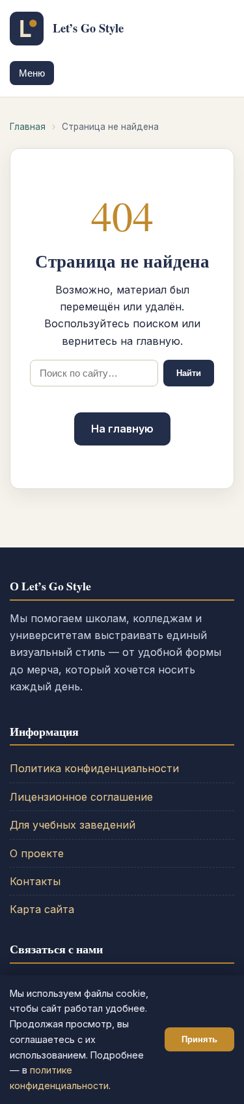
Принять (199, 1039)
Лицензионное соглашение (81, 796)
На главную (122, 428)
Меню (32, 73)
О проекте (37, 853)
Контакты (35, 881)
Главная (28, 126)
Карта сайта (42, 909)
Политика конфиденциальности (94, 768)
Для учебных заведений (72, 824)
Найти (188, 373)
